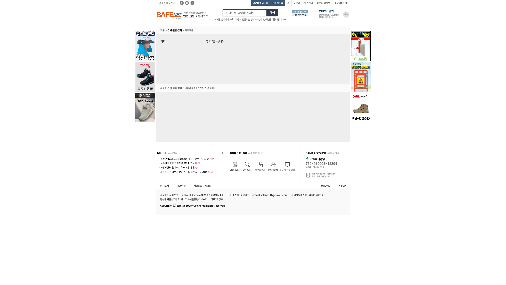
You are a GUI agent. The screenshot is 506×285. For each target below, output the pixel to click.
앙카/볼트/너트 (215, 41)
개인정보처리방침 (202, 185)
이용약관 (181, 185)
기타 (163, 41)
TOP (343, 185)
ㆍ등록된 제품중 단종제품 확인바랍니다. (177, 163)
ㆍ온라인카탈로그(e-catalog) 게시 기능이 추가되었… (184, 158)
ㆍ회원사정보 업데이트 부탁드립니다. (176, 167)
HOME (326, 185)
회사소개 (164, 185)
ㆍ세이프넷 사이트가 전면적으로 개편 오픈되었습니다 (184, 171)
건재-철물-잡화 (174, 30)
